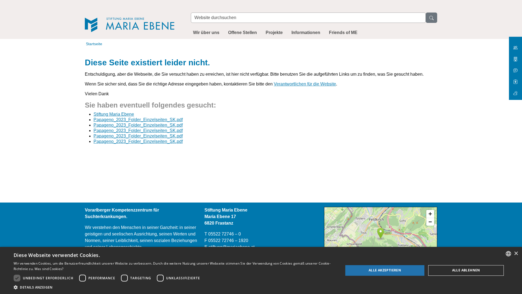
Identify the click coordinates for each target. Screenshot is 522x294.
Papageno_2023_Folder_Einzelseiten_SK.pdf (138, 119)
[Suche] (431, 18)
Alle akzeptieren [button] (385, 270)
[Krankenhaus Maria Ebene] (515, 57)
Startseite (94, 44)
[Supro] (515, 79)
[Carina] (515, 90)
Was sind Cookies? (49, 269)
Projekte (274, 32)
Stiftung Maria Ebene (114, 114)
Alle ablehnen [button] (466, 270)
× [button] (516, 254)
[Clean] (515, 68)
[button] (174, 287)
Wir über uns (206, 32)
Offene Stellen (242, 32)
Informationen (305, 32)
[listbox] (508, 253)
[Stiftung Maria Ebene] (132, 17)
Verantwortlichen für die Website (305, 84)
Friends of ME (343, 32)
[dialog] (261, 270)
